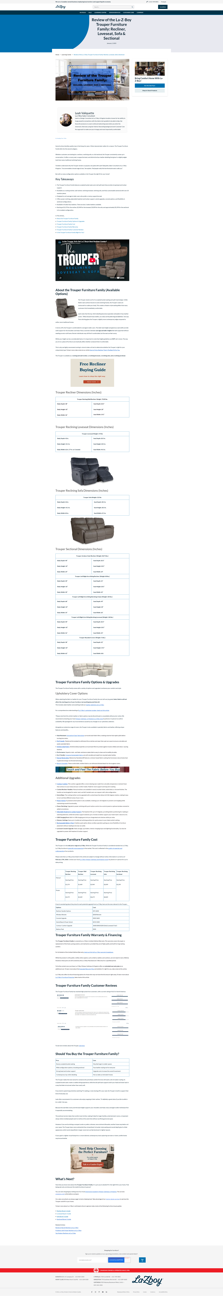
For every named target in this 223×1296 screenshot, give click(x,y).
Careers (145, 1292)
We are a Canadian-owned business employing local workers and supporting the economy (83, 2)
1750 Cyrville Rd (102, 1277)
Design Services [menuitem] (114, 12)
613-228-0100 (83, 1279)
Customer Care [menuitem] (128, 12)
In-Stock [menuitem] (83, 12)
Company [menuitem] (140, 12)
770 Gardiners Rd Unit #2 (105, 1279)
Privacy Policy (136, 1292)
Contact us (152, 1292)
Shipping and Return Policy (123, 1292)
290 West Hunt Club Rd (66, 1279)
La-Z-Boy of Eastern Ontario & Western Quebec (70, 1292)
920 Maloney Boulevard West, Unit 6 (108, 1282)
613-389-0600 (122, 1279)
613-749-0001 (116, 1277)
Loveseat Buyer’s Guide (64, 1213)
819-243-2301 (98, 1285)
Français (163, 2)
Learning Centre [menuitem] (100, 12)
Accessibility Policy (163, 1292)
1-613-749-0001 (153, 2)
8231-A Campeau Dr (64, 1277)
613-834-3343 (79, 1277)
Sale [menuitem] (90, 12)
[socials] (92, 1292)
